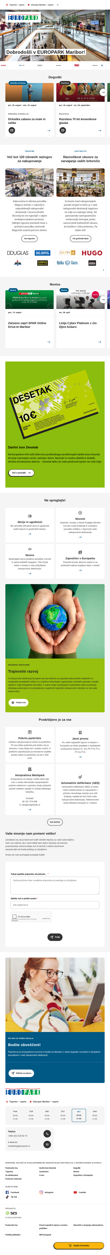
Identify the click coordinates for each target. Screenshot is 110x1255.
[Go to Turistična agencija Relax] (67, 253)
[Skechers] (34, 65)
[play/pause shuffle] (103, 270)
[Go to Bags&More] (42, 253)
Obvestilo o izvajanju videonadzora (88, 1225)
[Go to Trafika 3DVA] (92, 253)
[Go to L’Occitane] (67, 263)
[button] (103, 92)
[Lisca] (15, 65)
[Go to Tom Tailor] (42, 263)
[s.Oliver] (89, 65)
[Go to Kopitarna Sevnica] (92, 263)
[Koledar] (12, 130)
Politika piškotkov (13, 1235)
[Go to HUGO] (17, 253)
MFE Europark (45, 1235)
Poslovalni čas (11, 1225)
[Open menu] (103, 13)
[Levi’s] (52, 65)
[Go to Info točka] (17, 263)
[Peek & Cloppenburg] (70, 65)
